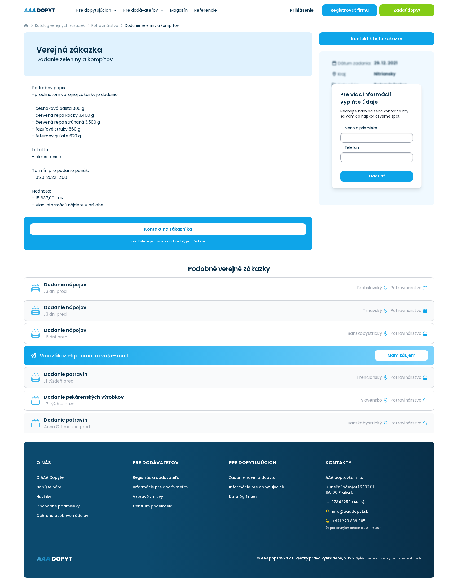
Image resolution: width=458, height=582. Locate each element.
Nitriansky (385, 74)
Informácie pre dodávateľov (160, 487)
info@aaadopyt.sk (349, 511)
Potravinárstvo (104, 25)
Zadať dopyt (407, 10)
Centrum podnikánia (153, 506)
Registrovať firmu (350, 10)
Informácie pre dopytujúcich (256, 487)
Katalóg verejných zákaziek (60, 25)
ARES (358, 502)
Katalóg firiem (243, 496)
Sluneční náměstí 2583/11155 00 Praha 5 (349, 489)
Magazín (179, 10)
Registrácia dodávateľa (156, 477)
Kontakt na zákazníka (168, 229)
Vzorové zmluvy (148, 496)
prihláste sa (196, 241)
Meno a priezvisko (361, 128)
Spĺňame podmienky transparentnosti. (389, 558)
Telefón (352, 147)
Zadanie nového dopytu (252, 477)
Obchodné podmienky (58, 506)
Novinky (43, 496)
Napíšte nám (48, 487)
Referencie (205, 10)
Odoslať (377, 176)
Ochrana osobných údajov (62, 515)
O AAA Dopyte (50, 477)
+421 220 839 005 (348, 521)
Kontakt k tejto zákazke (376, 39)
